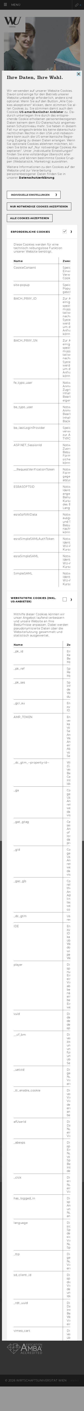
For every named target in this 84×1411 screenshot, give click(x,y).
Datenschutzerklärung (36, 177)
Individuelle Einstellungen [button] (30, 194)
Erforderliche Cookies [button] (30, 231)
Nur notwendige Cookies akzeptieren (39, 206)
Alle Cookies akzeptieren (29, 218)
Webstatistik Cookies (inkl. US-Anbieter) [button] (33, 599)
